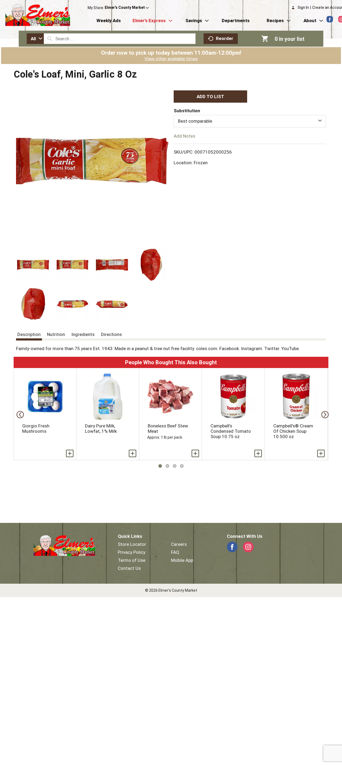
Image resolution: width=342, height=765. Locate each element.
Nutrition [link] (56, 334)
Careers (179, 544)
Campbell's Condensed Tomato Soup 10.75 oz (231, 431)
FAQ (175, 552)
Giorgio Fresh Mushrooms (35, 428)
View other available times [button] (171, 58)
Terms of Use (131, 560)
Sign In (303, 7)
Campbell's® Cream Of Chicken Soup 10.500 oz (293, 431)
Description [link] (29, 334)
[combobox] (35, 38)
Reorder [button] (224, 38)
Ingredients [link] (83, 334)
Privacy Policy (131, 552)
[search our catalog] (50, 38)
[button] (127, 8)
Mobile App (182, 560)
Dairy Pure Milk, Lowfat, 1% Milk (101, 428)
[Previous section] (18, 414)
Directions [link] (111, 334)
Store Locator (132, 544)
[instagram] (248, 547)
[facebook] (330, 19)
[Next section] (323, 414)
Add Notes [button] (184, 135)
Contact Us (129, 568)
